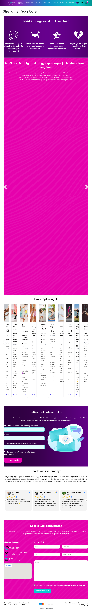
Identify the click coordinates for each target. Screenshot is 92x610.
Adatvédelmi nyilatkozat (12, 605)
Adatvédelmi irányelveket (65, 585)
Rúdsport (13, 2)
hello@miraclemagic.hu (15, 560)
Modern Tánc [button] (29, 2)
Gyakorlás (55, 2)
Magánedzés (46, 2)
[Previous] (5, 342)
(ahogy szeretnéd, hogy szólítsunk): (21, 426)
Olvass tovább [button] (56, 508)
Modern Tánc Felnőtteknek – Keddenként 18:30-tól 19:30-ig (46, 333)
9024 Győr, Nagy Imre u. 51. (16, 554)
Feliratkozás (13, 460)
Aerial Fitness (20, 3)
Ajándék (71, 2)
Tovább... (6, 395)
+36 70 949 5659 (13, 548)
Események (63, 2)
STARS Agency (83, 605)
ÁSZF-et (82, 585)
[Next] (87, 342)
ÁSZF (23, 605)
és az (60, 585)
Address (7, 434)
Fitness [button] (38, 2)
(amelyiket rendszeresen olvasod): (20, 443)
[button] (5, 187)
